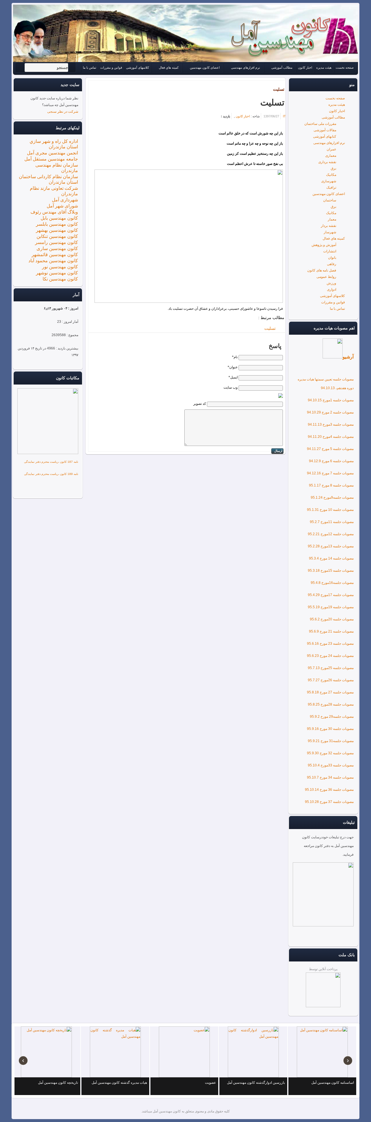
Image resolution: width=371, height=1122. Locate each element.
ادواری (331, 289)
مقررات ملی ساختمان (320, 124)
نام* (235, 357)
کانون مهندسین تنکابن (57, 236)
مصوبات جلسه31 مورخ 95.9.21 (331, 741)
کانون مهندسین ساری (57, 248)
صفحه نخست (335, 98)
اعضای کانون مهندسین (328, 194)
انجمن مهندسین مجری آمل (52, 152)
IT (284, 116)
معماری (330, 156)
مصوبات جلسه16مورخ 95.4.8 (332, 583)
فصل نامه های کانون (321, 270)
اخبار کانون (337, 111)
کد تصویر (199, 404)
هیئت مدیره (336, 105)
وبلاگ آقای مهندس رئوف (54, 212)
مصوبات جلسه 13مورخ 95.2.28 (331, 546)
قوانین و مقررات (333, 302)
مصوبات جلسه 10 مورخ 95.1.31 (330, 510)
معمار (332, 219)
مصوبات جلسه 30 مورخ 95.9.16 (330, 729)
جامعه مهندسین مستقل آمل (51, 158)
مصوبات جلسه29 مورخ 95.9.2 (332, 717)
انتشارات (329, 251)
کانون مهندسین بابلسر (57, 224)
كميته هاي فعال (334, 238)
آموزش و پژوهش (324, 245)
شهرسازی (328, 181)
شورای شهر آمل (62, 205)
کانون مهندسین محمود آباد (53, 260)
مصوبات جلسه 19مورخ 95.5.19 (331, 607)
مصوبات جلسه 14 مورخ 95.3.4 (331, 558)
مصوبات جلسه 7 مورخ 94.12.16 (330, 473)
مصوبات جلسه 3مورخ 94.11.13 (331, 424)
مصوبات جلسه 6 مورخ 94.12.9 (331, 461)
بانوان (332, 258)
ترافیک (331, 187)
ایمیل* (233, 377)
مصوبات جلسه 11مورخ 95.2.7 (332, 522)
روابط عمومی (326, 277)
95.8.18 (313, 692)
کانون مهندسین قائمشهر (55, 254)
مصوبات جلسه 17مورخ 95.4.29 (331, 595)
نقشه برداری (327, 162)
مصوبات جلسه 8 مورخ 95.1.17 (331, 485)
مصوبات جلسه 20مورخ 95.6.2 (332, 619)
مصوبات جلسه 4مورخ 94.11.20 (331, 437)
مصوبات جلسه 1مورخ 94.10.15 (331, 400)
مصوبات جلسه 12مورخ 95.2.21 (331, 534)
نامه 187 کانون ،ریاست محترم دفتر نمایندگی (51, 461)
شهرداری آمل (65, 199)
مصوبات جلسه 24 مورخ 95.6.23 (330, 656)
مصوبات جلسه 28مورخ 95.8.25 (331, 704)
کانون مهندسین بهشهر (57, 230)
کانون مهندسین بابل (59, 218)
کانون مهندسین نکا (60, 278)
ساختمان (329, 200)
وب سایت (230, 387)
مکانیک (331, 175)
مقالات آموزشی (325, 130)
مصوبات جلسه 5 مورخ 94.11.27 (330, 449)
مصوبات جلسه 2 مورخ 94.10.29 (330, 412)
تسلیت (278, 89)
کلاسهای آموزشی (332, 296)
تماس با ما (337, 309)
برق (333, 168)
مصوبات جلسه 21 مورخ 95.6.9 (331, 631)
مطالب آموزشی (333, 117)
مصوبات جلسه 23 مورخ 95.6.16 (330, 644)
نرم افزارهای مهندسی (329, 143)
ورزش (331, 283)
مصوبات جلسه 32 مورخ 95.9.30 (330, 753)
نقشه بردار (328, 226)
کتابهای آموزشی (324, 136)
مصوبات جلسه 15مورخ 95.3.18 (331, 571)
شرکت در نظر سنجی (62, 112)
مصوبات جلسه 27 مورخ (336, 692)
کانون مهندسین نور (60, 266)
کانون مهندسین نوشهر (57, 272)
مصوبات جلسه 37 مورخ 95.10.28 (329, 802)
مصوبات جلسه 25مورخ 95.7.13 (331, 668)
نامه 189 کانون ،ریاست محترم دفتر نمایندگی (51, 474)
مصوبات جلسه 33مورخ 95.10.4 (331, 765)
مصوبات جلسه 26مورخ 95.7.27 (331, 680)
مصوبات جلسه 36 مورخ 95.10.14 (329, 790)
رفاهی (331, 264)
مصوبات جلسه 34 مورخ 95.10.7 (330, 777)
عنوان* (233, 367)
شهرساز (330, 232)
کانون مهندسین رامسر (56, 242)
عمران (331, 149)
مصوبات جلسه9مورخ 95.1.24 (332, 498)
